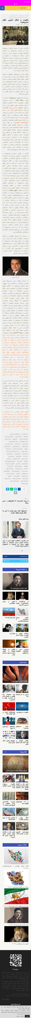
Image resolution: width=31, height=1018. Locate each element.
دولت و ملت (25, 456)
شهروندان (26, 461)
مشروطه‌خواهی (25, 473)
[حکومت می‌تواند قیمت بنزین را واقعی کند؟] (9, 778)
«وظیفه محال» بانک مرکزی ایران (9, 742)
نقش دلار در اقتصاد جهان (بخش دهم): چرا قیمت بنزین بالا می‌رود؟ (9, 834)
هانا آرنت (12, 633)
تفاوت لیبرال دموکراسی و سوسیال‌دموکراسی (22, 619)
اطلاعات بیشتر (20, 1016)
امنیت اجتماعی (17, 444)
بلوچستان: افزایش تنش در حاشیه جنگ (22, 833)
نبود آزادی (9, 476)
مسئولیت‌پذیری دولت (15, 471)
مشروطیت (18, 473)
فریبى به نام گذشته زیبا (22, 695)
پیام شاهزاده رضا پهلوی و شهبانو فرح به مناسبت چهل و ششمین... (9, 697)
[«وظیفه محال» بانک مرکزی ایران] (9, 735)
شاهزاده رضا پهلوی (16, 459)
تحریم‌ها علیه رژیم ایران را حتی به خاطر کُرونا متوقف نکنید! (15, 511)
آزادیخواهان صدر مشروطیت (15, 434)
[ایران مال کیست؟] (9, 612)
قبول (27, 1016)
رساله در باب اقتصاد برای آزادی (20, 887)
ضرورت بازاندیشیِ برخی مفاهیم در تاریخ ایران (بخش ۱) (9, 803)
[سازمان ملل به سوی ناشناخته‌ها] (9, 812)
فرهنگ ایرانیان (25, 463)
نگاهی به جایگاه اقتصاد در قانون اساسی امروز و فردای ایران (9, 652)
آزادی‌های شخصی (18, 436)
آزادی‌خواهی (26, 436)
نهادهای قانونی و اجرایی (14, 481)
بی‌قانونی (26, 449)
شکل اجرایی (9, 459)
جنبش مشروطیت (24, 451)
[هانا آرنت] (9, 628)
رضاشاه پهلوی (18, 456)
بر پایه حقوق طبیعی (16, 446)
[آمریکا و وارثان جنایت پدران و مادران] (15, 763)
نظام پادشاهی (25, 478)
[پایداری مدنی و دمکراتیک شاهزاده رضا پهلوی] (22, 644)
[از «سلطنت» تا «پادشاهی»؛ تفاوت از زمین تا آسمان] (22, 596)
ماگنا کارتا (26, 468)
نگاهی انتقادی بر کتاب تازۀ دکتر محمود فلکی (22, 742)
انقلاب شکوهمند (25, 446)
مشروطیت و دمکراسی (10, 473)
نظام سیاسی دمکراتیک (16, 478)
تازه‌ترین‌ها (23, 752)
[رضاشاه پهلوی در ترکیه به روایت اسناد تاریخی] (22, 628)
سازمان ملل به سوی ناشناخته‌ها (9, 819)
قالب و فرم (18, 463)
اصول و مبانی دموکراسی (9, 602)
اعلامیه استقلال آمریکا (24, 441)
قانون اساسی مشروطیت (12, 153)
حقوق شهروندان (17, 454)
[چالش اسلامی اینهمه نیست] (15, 674)
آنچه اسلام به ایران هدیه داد (19, 588)
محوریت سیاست (25, 471)
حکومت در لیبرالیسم (22, 712)
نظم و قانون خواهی (24, 481)
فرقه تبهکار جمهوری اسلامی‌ (10, 461)
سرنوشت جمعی (11, 456)
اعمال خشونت (25, 444)
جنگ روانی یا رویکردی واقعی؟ (22, 819)
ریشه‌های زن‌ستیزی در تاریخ (9, 727)
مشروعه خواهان (25, 476)
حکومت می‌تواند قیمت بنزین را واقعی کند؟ (9, 786)
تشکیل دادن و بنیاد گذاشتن (17, 449)
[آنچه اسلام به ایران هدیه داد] (15, 581)
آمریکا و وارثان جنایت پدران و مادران (16, 771)
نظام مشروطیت (7, 478)
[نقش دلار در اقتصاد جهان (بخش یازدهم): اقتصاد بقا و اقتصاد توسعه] (22, 778)
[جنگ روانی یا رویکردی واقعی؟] (22, 812)
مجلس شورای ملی (19, 468)
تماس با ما (27, 2)
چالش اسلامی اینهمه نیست (19, 681)
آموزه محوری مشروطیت (23, 439)
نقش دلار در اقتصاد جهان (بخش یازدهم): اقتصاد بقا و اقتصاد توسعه (22, 786)
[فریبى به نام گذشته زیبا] (22, 689)
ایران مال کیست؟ (10, 617)
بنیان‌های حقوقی (7, 446)
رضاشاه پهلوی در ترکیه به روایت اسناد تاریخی (22, 635)
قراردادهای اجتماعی (18, 466)
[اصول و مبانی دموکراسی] (9, 596)
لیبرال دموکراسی (22, 8)
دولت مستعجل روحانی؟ (22, 727)
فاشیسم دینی (19, 461)
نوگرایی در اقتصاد (24, 483)
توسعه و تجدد (8, 449)
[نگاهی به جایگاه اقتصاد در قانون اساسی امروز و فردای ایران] (9, 644)
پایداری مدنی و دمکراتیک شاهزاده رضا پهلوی (22, 651)
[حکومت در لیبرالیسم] (22, 706)
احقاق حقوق (15, 439)
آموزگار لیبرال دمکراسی (9, 436)
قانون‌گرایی (26, 466)
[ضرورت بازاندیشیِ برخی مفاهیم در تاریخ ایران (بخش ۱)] (9, 796)
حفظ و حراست (25, 454)
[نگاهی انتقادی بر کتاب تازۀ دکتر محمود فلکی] (22, 735)
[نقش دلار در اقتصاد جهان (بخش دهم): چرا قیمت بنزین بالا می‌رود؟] (9, 826)
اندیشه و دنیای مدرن (9, 444)
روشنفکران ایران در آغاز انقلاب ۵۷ (9, 713)
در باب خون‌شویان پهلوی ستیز (22, 803)
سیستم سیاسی (25, 459)
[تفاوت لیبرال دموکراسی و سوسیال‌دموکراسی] (22, 612)
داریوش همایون (9, 454)
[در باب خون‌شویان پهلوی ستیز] (22, 796)
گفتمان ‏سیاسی (10, 466)
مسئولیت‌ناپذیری (7, 471)
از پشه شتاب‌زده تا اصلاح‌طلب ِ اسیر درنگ (15, 502)
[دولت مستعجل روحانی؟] (22, 721)
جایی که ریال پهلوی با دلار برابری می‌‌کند (18, 906)
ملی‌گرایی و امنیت (16, 476)
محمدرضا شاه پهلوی (9, 468)
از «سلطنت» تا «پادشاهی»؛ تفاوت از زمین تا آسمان (22, 603)
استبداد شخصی (8, 439)
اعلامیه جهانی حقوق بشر (13, 441)
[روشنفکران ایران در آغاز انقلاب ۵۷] (9, 706)
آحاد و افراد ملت (25, 434)
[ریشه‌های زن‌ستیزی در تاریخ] (9, 721)
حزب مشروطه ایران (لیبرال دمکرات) (15, 282)
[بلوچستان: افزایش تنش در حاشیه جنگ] (22, 826)
